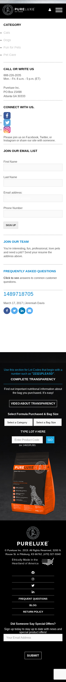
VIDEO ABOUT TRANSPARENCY (33, 403)
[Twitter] (7, 122)
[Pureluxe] (23, 10)
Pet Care (10, 55)
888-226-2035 (12, 75)
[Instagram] (7, 129)
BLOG (33, 605)
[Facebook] (7, 115)
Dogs (7, 40)
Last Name (10, 177)
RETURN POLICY (33, 611)
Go (50, 440)
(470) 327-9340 (52, 554)
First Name (10, 161)
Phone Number (13, 208)
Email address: (13, 192)
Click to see (11, 277)
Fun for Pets (12, 47)
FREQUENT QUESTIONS (33, 598)
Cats (7, 32)
